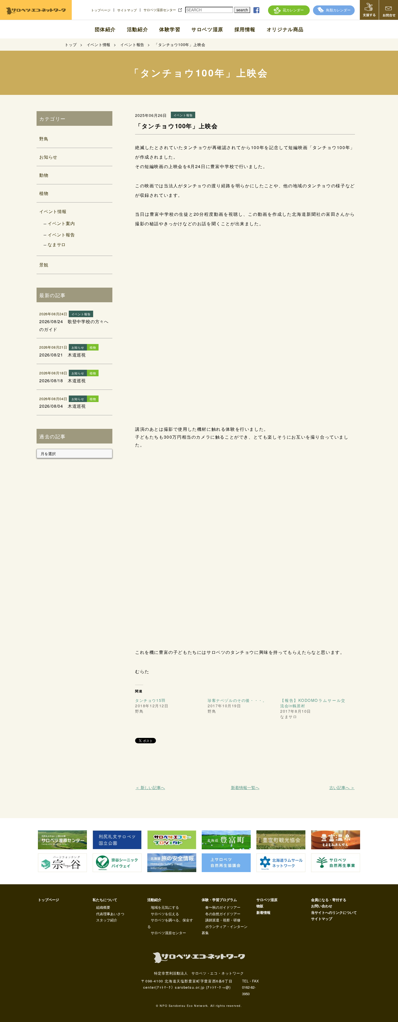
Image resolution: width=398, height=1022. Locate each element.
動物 (43, 175)
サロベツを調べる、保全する (170, 923)
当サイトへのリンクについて (334, 912)
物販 (259, 905)
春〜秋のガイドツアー (222, 907)
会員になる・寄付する (328, 899)
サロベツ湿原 (207, 29)
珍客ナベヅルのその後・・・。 (237, 700)
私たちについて (105, 899)
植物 (43, 193)
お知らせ (48, 157)
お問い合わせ (321, 905)
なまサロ (57, 244)
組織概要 (103, 907)
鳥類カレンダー (338, 9)
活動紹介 (137, 29)
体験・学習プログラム (219, 899)
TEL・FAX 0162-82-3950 (250, 987)
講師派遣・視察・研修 (222, 920)
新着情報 (263, 912)
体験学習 (169, 29)
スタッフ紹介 (106, 920)
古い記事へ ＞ (341, 787)
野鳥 (43, 139)
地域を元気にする (165, 907)
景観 (43, 265)
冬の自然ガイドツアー (222, 913)
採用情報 (245, 29)
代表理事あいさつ (110, 913)
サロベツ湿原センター (159, 9)
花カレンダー (293, 9)
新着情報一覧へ (245, 787)
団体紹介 (105, 29)
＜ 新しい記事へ (150, 787)
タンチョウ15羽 (150, 700)
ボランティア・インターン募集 (224, 929)
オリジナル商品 (285, 29)
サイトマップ (127, 10)
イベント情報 (53, 211)
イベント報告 (61, 235)
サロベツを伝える (165, 913)
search (242, 9)
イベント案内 (61, 223)
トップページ (100, 10)
